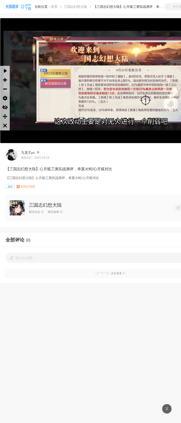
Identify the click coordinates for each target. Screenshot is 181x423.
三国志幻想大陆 (75, 7)
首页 (54, 7)
